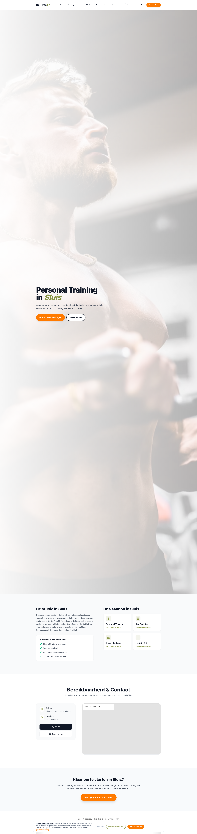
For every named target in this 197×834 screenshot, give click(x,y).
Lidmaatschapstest (134, 5)
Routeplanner (57, 734)
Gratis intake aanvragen (50, 317)
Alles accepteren (136, 826)
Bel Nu (57, 727)
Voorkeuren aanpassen (116, 826)
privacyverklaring (42, 830)
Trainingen (72, 5)
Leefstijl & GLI (86, 5)
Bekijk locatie (76, 317)
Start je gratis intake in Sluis (98, 797)
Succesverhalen (102, 5)
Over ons (115, 5)
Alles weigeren (99, 826)
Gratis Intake (153, 5)
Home (62, 5)
